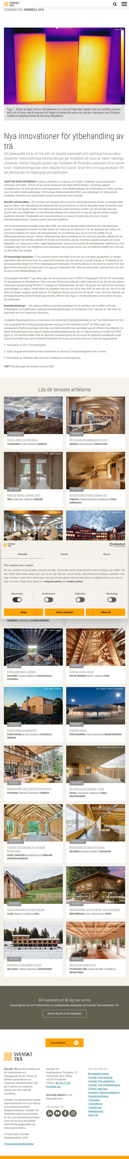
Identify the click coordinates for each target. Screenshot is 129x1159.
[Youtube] (57, 1113)
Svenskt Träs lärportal (100, 1077)
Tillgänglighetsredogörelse (18, 1143)
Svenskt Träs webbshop (101, 1081)
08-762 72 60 (63, 1082)
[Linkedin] (49, 1113)
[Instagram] (73, 1113)
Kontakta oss (53, 1086)
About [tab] (106, 554)
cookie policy (75, 581)
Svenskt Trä (11, 4)
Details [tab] (64, 554)
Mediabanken (95, 1111)
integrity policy (53, 581)
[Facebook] (65, 1113)
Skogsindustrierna (98, 1096)
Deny (23, 612)
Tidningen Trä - (24, 9)
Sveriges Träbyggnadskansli (104, 1092)
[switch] (48, 599)
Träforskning (95, 1103)
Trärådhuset (95, 1107)
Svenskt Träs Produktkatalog (104, 1084)
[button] (124, 4)
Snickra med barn (98, 1088)
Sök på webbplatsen (117, 4)
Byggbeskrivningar (98, 1073)
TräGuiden (94, 1100)
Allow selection (64, 612)
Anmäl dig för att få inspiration (65, 1013)
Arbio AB (93, 1115)
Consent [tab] (22, 554)
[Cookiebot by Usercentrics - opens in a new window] (111, 545)
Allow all (105, 612)
